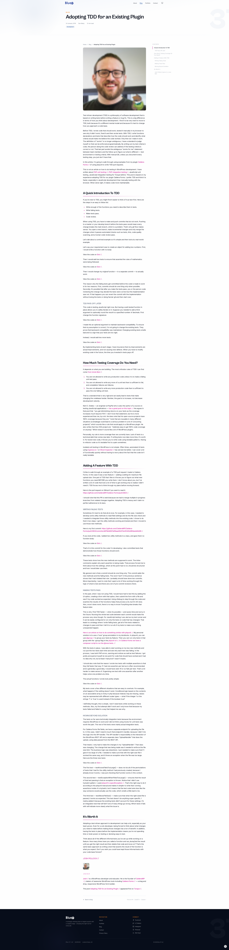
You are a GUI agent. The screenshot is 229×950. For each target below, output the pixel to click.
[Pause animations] (225, 946)
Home (84, 44)
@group (90, 638)
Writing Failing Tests (160, 60)
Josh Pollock (91, 858)
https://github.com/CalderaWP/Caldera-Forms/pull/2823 (105, 493)
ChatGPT (137, 899)
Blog (141, 3)
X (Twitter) (138, 923)
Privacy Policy (103, 933)
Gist (99, 254)
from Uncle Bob (95, 372)
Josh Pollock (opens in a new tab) (163, 72)
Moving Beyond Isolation (161, 66)
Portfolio (147, 3)
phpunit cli (113, 640)
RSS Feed (138, 933)
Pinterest (137, 929)
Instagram (138, 926)
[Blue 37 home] (69, 3)
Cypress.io (93, 450)
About (135, 3)
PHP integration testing (118, 172)
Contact (155, 3)
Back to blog (89, 899)
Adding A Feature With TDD (161, 58)
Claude (143, 899)
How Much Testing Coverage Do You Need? (163, 54)
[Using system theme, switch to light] (162, 3)
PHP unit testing (101, 172)
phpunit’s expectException (113, 783)
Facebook (138, 920)
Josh (85, 879)
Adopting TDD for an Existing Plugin (105, 889)
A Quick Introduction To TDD (162, 47)
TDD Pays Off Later (160, 50)
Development (70, 26)
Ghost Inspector (107, 450)
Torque (137, 889)
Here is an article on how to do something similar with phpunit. (108, 633)
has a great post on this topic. (121, 408)
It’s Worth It (157, 69)
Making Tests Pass (160, 63)
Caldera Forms (128, 881)
